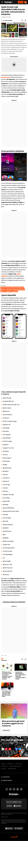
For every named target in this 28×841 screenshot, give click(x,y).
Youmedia (3, 763)
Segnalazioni (10, 763)
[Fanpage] (14, 794)
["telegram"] (20, 749)
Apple (2, 655)
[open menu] (1, 2)
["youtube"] (9, 749)
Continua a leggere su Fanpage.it (14, 602)
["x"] (13, 749)
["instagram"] (6, 749)
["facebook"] (16, 749)
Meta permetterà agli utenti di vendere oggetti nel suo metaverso (13, 723)
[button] (25, 20)
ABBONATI (20, 2)
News (5, 655)
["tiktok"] (2, 749)
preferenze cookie (12, 768)
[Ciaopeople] (14, 837)
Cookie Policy (4, 766)
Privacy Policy (18, 763)
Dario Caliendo (8, 20)
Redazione (3, 768)
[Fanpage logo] (8, 2)
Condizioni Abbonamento (15, 766)
